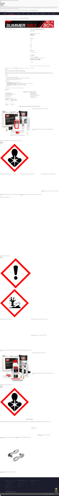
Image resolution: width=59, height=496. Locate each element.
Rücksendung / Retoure (9, 485)
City (11, 99)
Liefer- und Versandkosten (9, 482)
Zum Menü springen (15, 0)
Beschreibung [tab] (16, 68)
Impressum (1, 11)
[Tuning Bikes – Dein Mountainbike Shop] (2, 13)
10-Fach (31, 40)
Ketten (34, 34)
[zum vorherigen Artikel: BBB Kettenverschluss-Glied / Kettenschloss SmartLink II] (29, 18)
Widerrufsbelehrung (21, 483)
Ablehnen (1, 5)
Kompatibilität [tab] (21, 68)
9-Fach (31, 44)
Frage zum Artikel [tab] (32, 68)
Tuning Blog (32, 483)
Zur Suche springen (10, 0)
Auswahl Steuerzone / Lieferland (34, 59)
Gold (30, 47)
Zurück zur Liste (7, 18)
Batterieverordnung (21, 485)
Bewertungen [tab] (26, 68)
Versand (17, 491)
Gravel (13, 99)
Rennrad (16, 99)
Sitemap (32, 484)
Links (31, 482)
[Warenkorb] (5, 28)
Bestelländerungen (8, 484)
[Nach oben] (0, 495)
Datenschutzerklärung (34, 10)
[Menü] (57, 488)
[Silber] (14, 102)
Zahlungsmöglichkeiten (9, 483)
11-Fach (31, 42)
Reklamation (7, 486)
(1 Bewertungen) (32, 30)
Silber (31, 49)
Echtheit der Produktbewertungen (10, 487)
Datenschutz (5, 11)
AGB (18, 482)
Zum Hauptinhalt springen (3, 0)
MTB (14, 99)
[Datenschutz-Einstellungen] (0, 1)
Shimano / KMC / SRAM (33, 52)
